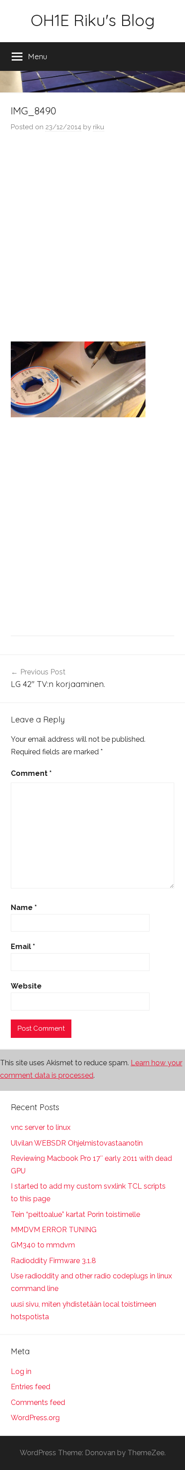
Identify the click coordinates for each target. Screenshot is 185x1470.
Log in (21, 1371)
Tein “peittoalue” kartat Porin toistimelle (75, 1214)
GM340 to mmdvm (43, 1245)
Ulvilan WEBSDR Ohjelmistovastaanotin (77, 1143)
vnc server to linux (40, 1127)
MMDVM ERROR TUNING (54, 1229)
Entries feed (30, 1386)
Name (24, 907)
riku (98, 127)
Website (26, 986)
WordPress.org (35, 1417)
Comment (31, 773)
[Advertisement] (92, 237)
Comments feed (38, 1402)
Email (23, 946)
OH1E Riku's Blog (93, 20)
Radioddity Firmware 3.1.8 (53, 1260)
